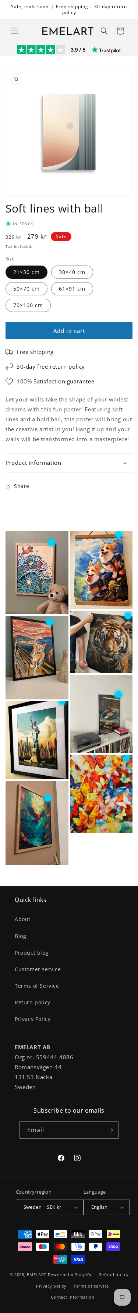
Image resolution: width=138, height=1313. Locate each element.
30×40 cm (72, 271)
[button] (15, 31)
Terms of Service (37, 985)
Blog (20, 936)
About (23, 919)
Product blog (32, 952)
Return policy (32, 1002)
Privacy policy (51, 1286)
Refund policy (113, 1274)
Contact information (73, 1297)
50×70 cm (26, 288)
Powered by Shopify (70, 1274)
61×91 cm (72, 288)
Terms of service (91, 1286)
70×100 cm (28, 305)
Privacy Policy (32, 1018)
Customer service (38, 969)
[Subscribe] (110, 1130)
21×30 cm (26, 271)
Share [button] (21, 485)
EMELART (36, 1274)
